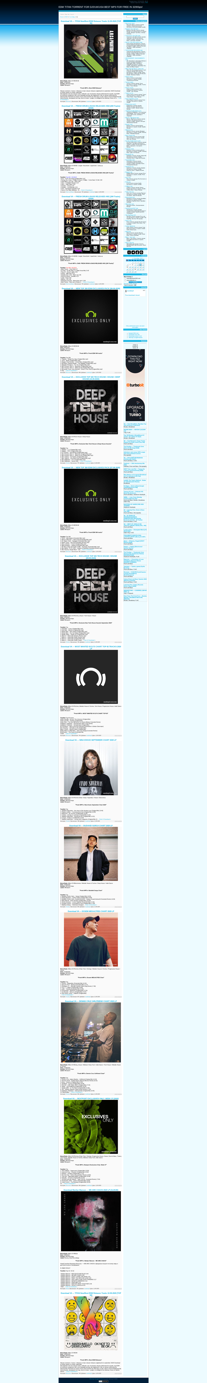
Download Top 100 (134, 334)
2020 (66, 17)
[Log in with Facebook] (137, 252)
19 (143, 267)
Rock (127, 220)
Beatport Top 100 (130, 29)
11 (140, 265)
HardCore (128, 166)
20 (127, 269)
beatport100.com (133, 333)
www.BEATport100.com (133, 278)
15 (132, 267)
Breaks (127, 124)
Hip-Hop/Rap (129, 215)
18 (140, 267)
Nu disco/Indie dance (131, 141)
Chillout (127, 186)
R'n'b (126, 182)
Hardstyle (128, 154)
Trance (127, 93)
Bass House (129, 135)
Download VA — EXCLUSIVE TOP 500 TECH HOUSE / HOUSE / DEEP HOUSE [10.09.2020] (91, 378)
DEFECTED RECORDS (132, 42)
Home (62, 14)
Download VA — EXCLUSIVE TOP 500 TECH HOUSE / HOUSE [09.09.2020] (91, 557)
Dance (127, 76)
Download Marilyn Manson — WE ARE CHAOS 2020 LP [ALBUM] (91, 1190)
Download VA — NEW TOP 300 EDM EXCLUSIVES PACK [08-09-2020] (91, 288)
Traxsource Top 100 (131, 35)
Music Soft (128, 242)
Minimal (127, 130)
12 (143, 265)
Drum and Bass (70, 192)
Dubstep (127, 149)
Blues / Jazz (129, 237)
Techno (68, 463)
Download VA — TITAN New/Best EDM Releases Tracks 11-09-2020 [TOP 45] (91, 22)
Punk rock (128, 191)
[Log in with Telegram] (133, 252)
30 (135, 271)
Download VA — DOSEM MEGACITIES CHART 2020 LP (91, 911)
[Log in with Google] (141, 252)
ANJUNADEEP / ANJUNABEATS (134, 58)
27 (127, 271)
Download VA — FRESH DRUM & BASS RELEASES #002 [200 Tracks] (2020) (91, 107)
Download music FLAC (135, 336)
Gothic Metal (129, 226)
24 (138, 269)
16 (135, 267)
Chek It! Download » (87, 190)
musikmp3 (89, 101)
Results (126, 283)
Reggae (127, 172)
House (127, 87)
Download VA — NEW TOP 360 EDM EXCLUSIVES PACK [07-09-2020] (91, 468)
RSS (146, 2)
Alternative (128, 204)
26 (143, 269)
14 (130, 267)
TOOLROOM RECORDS (132, 50)
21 (130, 269)
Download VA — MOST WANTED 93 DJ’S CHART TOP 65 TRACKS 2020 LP (91, 648)
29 (132, 271)
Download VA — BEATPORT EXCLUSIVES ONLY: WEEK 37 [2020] (91, 1099)
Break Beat (128, 197)
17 (138, 267)
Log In (72, 14)
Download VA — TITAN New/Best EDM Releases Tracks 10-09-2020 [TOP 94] (91, 1294)
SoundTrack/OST (130, 208)
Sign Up (67, 14)
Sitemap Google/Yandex (136, 337)
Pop (126, 177)
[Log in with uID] (129, 252)
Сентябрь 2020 (138, 258)
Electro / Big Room (130, 117)
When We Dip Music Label (133, 68)
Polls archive (133, 283)
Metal (67, 1288)
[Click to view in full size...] (91, 78)
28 (130, 271)
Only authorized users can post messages (135, 326)
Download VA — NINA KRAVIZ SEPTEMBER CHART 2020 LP (90, 740)
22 (132, 269)
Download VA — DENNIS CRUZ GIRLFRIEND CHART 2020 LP (91, 1001)
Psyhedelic (128, 160)
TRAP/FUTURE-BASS (131, 111)
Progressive (128, 104)
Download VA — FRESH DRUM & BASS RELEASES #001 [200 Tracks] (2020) (91, 197)
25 (140, 269)
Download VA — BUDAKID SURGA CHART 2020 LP (91, 826)
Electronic (68, 101)
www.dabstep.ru (131, 280)
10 (138, 265)
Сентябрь (72, 17)
